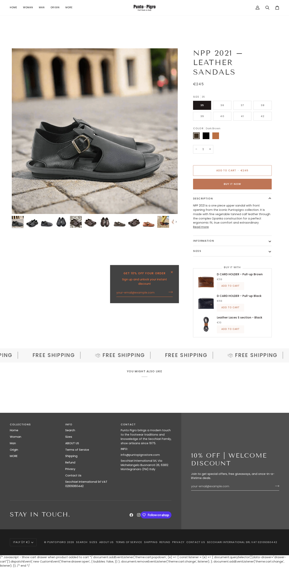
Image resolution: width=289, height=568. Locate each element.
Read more (201, 227)
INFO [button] (69, 424)
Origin (14, 450)
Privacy (70, 469)
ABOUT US (72, 443)
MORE (13, 456)
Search (70, 430)
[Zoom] (95, 131)
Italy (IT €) (21, 542)
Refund (70, 462)
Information (203, 241)
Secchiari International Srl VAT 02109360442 (242, 542)
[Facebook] (131, 515)
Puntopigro (56, 542)
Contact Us (73, 475)
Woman (15, 437)
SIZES (197, 251)
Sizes (68, 437)
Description (203, 198)
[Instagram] (139, 515)
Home (14, 430)
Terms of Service (77, 450)
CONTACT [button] (128, 424)
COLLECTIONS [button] (20, 424)
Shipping (71, 456)
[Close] (173, 270)
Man (13, 443)
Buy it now (232, 184)
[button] (28, 7)
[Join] (169, 292)
